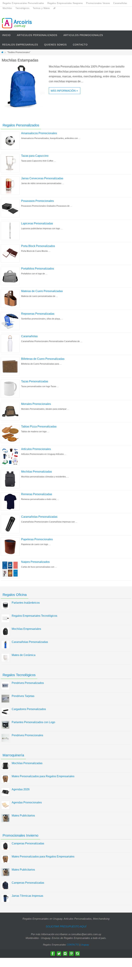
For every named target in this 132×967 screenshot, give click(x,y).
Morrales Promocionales (36, 403)
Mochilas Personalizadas (36, 471)
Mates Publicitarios (23, 815)
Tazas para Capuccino (34, 155)
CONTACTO (73, 944)
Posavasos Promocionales (37, 200)
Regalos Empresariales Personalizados (23, 3)
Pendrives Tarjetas (23, 696)
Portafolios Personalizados (37, 268)
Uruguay (85, 944)
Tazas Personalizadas (34, 381)
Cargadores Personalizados (29, 709)
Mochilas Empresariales (26, 628)
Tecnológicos (22, 8)
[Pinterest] (71, 953)
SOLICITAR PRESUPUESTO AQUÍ (66, 926)
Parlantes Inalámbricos (26, 602)
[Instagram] (65, 953)
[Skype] (77, 953)
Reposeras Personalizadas (37, 313)
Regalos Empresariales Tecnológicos (34, 615)
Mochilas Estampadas (20, 60)
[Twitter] (59, 953)
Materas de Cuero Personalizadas (42, 291)
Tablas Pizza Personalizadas (39, 426)
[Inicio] (2, 52)
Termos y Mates (41, 8)
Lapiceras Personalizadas (37, 223)
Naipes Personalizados (35, 561)
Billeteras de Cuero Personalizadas (42, 358)
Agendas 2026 (21, 789)
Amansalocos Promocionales (39, 133)
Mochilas (7, 8)
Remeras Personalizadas (36, 494)
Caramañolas (120, 3)
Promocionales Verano (98, 3)
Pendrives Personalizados (28, 682)
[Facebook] (53, 953)
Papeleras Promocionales (37, 539)
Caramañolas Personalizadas (39, 516)
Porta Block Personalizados (38, 246)
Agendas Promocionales (27, 802)
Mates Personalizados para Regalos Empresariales (43, 776)
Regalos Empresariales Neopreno (65, 3)
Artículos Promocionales (36, 449)
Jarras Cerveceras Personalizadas (42, 178)
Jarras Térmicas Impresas (27, 895)
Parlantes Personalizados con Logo (33, 722)
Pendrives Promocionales (27, 735)
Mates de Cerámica (23, 655)
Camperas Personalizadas (28, 843)
